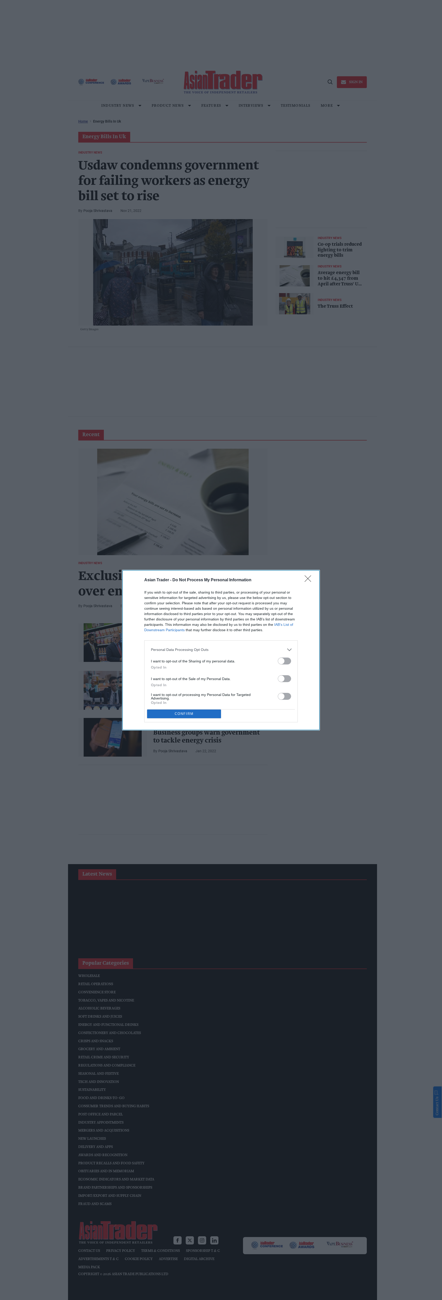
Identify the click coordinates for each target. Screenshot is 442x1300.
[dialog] (221, 650)
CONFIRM (184, 714)
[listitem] (221, 649)
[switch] (284, 661)
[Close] (309, 580)
